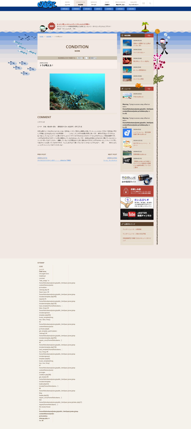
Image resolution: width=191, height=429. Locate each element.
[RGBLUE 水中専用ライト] (137, 184)
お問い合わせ (143, 3)
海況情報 (48, 36)
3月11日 (65, 9)
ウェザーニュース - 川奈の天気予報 (134, 234)
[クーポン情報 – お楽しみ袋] (137, 195)
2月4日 (98, 9)
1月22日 (120, 9)
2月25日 (76, 9)
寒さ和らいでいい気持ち (141, 61)
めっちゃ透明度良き (139, 70)
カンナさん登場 (138, 79)
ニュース (41, 269)
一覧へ (149, 35)
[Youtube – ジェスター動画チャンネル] (137, 218)
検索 (150, 3)
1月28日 (108, 9)
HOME (41, 36)
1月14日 (131, 9)
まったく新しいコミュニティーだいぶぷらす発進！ (73, 24)
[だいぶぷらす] (137, 207)
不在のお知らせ (138, 97)
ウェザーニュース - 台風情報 (132, 229)
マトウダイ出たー (139, 52)
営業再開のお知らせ (139, 154)
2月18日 (87, 9)
